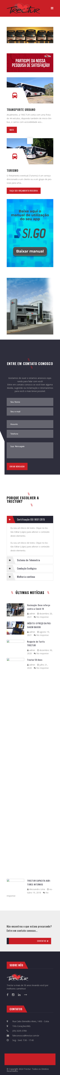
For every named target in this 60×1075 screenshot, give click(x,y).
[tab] (30, 519)
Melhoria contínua (26, 576)
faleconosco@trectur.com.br (25, 1035)
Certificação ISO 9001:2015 (31, 519)
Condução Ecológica (26, 568)
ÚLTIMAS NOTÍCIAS (30, 592)
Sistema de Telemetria (28, 560)
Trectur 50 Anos (34, 659)
